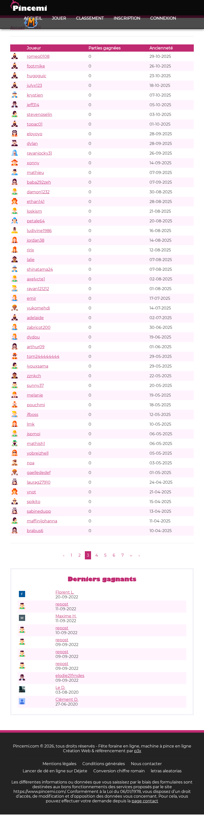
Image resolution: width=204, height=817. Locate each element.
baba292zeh (39, 182)
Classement (90, 18)
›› (131, 555)
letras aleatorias (166, 771)
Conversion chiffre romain (119, 771)
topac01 (35, 124)
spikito (33, 501)
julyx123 (34, 85)
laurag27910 (39, 482)
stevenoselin (39, 114)
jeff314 (33, 104)
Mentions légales (59, 763)
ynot (31, 492)
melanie (35, 395)
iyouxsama (37, 366)
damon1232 (38, 192)
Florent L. (64, 592)
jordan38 (35, 240)
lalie (31, 259)
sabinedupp (39, 511)
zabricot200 (39, 327)
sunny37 (35, 385)
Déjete (80, 771)
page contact (145, 801)
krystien (35, 95)
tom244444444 (43, 356)
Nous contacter (146, 763)
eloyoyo (34, 134)
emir (31, 298)
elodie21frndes (69, 675)
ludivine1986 (39, 230)
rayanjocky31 (39, 153)
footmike (36, 66)
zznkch (34, 376)
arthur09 (36, 346)
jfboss (32, 414)
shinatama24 (40, 269)
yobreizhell (38, 453)
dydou (33, 337)
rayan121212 (38, 288)
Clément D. (66, 699)
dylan (32, 143)
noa (30, 463)
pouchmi (36, 405)
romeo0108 (38, 56)
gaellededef (39, 472)
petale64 (36, 221)
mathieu (35, 172)
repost (61, 604)
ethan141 (36, 201)
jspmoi (33, 434)
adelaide (35, 317)
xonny (33, 163)
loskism (34, 211)
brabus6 (35, 530)
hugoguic (36, 75)
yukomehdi (38, 308)
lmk (31, 424)
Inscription (127, 18)
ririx (30, 250)
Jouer (59, 18)
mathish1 (36, 443)
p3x (137, 751)
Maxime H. (65, 616)
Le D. (60, 687)
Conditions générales (103, 763)
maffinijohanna (42, 521)
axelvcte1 (36, 279)
